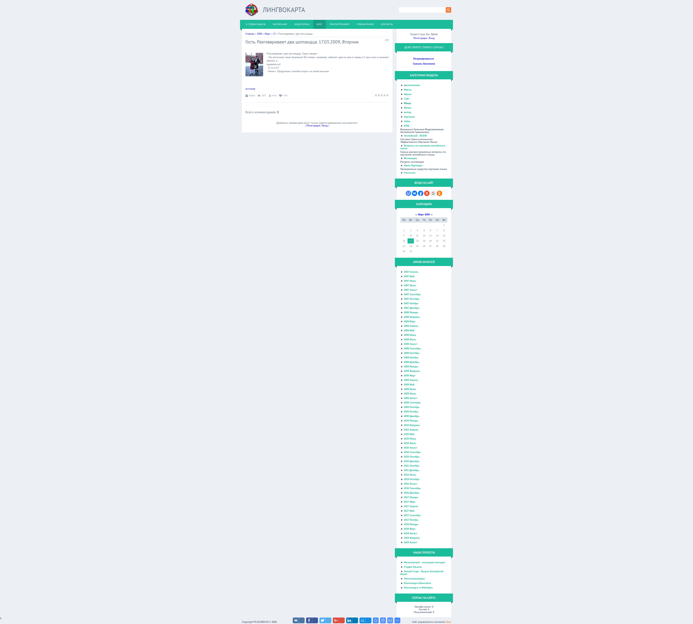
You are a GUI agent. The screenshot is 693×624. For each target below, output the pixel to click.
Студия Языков (413, 567)
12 (424, 235)
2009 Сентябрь (412, 402)
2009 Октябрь (412, 407)
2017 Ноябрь (411, 519)
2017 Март (409, 501)
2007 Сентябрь (412, 294)
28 (437, 246)
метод (407, 112)
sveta (274, 95)
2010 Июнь (410, 438)
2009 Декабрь (411, 416)
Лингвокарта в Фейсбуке (418, 587)
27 (430, 246)
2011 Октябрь (411, 465)
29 (444, 246)
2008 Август (410, 344)
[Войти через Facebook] (420, 193)
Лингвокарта (284, 9)
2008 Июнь (410, 335)
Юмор (252, 95)
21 (437, 241)
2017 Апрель (411, 506)
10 (410, 235)
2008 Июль (410, 339)
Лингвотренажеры (414, 578)
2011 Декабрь (411, 470)
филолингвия (412, 85)
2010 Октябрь (412, 456)
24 (410, 246)
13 (430, 235)
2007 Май (409, 276)
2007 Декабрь (411, 308)
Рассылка (409, 172)
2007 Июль (410, 285)
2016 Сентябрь (412, 488)
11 (417, 235)
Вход (325, 125)
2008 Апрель (411, 326)
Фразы (408, 94)
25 (417, 246)
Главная (249, 33)
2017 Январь (411, 497)
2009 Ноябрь (411, 411)
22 (444, 241)
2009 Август (410, 398)
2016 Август (410, 483)
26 (424, 246)
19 (424, 241)
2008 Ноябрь (411, 357)
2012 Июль (410, 474)
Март (267, 33)
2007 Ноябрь (411, 303)
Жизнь (407, 107)
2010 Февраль (412, 425)
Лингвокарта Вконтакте (417, 583)
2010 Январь (411, 420)
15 (444, 235)
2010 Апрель (411, 429)
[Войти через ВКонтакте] (414, 193)
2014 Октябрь (412, 479)
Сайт (406, 98)
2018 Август (410, 533)
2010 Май (409, 434)
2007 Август (410, 290)
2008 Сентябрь (412, 348)
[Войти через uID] (408, 193)
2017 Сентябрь (412, 515)
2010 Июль (410, 443)
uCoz (448, 622)
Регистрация (313, 125)
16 (404, 241)
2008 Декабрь (411, 362)
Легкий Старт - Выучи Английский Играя (421, 572)
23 (404, 246)
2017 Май (409, 510)
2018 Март (409, 529)
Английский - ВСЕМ (415, 135)
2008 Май (409, 330)
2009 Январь (411, 366)
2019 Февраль (412, 538)
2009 (259, 33)
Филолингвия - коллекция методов (424, 562)
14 (437, 235)
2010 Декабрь (411, 461)
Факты (407, 89)
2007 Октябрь (412, 299)
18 (417, 241)
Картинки (409, 116)
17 (274, 33)
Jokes (407, 121)
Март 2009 (424, 214)
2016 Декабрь (411, 492)
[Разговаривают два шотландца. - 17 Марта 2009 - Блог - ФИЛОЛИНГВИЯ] (376, 620)
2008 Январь (411, 312)
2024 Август (410, 542)
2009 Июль (410, 393)
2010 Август (410, 447)
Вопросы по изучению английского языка (422, 147)
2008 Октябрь (412, 353)
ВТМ (406, 125)
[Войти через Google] (433, 193)
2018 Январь (411, 524)
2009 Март (409, 375)
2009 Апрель (411, 380)
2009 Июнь (410, 389)
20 (430, 241)
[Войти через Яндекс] (427, 193)
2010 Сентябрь (412, 452)
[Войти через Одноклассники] (439, 193)
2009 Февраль (412, 371)
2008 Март (409, 321)
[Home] (252, 11)
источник (250, 88)
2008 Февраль (412, 317)
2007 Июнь (410, 281)
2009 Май (409, 384)
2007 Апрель (411, 272)
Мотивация (410, 158)
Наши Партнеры (413, 165)
